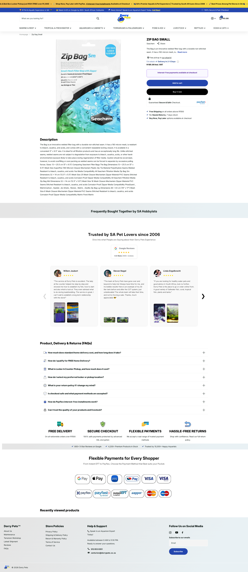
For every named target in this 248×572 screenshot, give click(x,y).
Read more (182, 52)
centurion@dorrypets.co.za (103, 553)
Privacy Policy (51, 531)
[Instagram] (170, 532)
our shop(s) (167, 57)
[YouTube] (176, 532)
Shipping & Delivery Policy (57, 535)
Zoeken (97, 18)
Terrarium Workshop (12, 538)
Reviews (7, 545)
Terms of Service (53, 542)
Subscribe (178, 551)
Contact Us (50, 545)
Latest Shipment (11, 541)
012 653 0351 (97, 549)
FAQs (6, 548)
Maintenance (9, 534)
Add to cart (177, 83)
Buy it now (177, 92)
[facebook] (182, 533)
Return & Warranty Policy (56, 538)
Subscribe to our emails (179, 537)
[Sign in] (213, 18)
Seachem (150, 43)
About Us (8, 531)
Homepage (23, 34)
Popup (178, 61)
